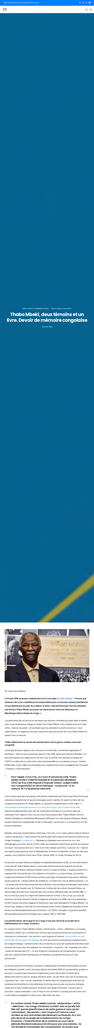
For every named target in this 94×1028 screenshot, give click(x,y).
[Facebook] (83, 3)
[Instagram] (86, 3)
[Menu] (90, 9)
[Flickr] (89, 3)
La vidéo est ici (28, 840)
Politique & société (61, 309)
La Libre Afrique (64, 698)
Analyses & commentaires (36, 309)
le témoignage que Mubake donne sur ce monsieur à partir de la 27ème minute (43, 805)
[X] (80, 3)
